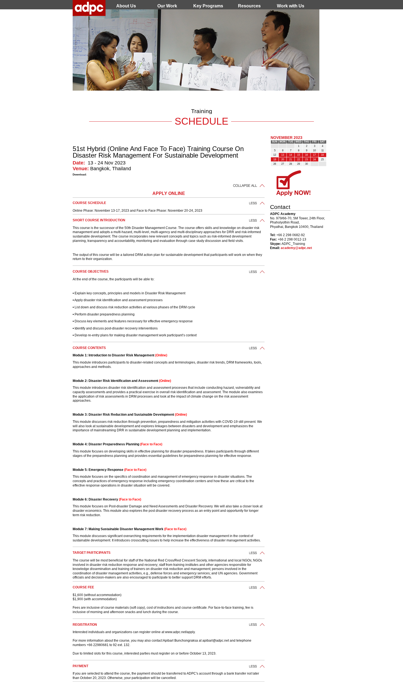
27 (282, 164)
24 (314, 159)
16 (306, 154)
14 (290, 154)
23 (306, 159)
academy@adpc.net (296, 248)
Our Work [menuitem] (167, 6)
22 (298, 159)
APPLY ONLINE (168, 193)
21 (290, 159)
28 (290, 164)
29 (298, 164)
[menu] (208, 6)
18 (322, 154)
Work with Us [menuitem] (290, 6)
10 (314, 150)
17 (314, 154)
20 (282, 159)
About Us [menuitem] (126, 6)
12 (274, 154)
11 (322, 150)
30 (306, 164)
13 (282, 154)
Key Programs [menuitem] (208, 6)
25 (322, 159)
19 (274, 159)
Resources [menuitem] (249, 6)
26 (274, 164)
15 (298, 154)
